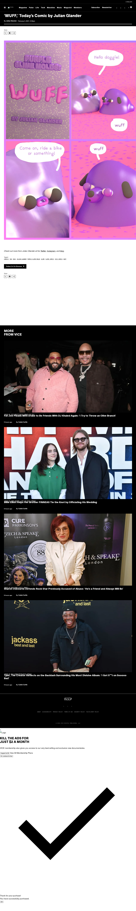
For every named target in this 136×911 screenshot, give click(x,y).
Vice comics (59, 259)
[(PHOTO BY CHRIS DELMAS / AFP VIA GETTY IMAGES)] (68, 463)
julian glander (21, 259)
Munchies (51, 7)
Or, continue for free (6, 756)
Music (59, 7)
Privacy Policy (58, 712)
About (39, 712)
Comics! (6, 259)
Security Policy (79, 712)
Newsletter (107, 7)
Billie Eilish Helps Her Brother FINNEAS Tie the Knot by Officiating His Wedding (50, 502)
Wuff (65, 259)
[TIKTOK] (70, 706)
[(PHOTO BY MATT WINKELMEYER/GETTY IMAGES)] (68, 636)
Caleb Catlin (22, 422)
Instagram (51, 251)
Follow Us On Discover (14, 266)
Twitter (43, 251)
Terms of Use (68, 712)
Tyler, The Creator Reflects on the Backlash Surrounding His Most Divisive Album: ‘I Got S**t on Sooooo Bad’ (65, 677)
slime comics (49, 259)
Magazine (23, 7)
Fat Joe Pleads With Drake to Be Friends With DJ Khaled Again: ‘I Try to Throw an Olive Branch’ (60, 416)
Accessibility (46, 712)
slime (43, 259)
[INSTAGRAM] (66, 706)
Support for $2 (5, 753)
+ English (128, 2)
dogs (14, 259)
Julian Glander (11, 21)
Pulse (31, 7)
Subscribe (95, 7)
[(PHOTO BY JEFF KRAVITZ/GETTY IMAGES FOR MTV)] (68, 377)
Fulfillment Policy (92, 712)
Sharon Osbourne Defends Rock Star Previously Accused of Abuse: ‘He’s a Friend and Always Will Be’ (63, 589)
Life (37, 7)
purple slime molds (33, 259)
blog (62, 251)
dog (11, 259)
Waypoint (68, 7)
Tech (43, 7)
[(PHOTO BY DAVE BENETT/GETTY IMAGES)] (68, 550)
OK (2, 902)
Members (78, 7)
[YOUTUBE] (74, 706)
